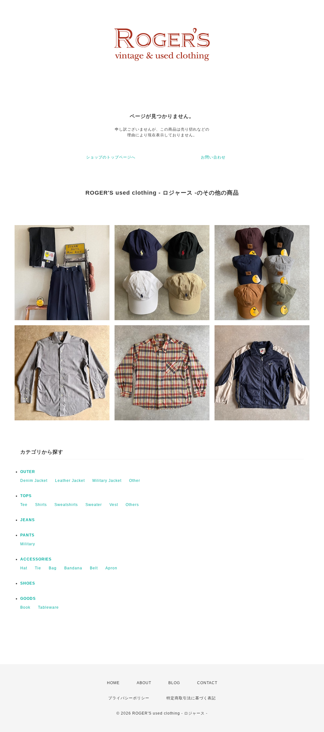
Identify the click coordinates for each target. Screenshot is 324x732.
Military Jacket (107, 480)
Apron (111, 568)
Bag (53, 568)
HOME (113, 683)
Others (132, 504)
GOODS (28, 598)
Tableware (48, 607)
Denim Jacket (33, 480)
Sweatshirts (66, 504)
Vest (113, 504)
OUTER (27, 472)
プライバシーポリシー (128, 698)
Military (27, 544)
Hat (23, 568)
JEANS (27, 520)
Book (25, 607)
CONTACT (207, 683)
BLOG (174, 683)
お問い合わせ (213, 157)
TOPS (26, 496)
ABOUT (144, 683)
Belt (94, 568)
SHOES (27, 583)
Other (134, 480)
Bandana (73, 568)
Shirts (41, 504)
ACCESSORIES (36, 559)
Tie (38, 568)
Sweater (93, 504)
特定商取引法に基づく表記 (191, 698)
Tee (24, 504)
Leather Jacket (70, 480)
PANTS (27, 535)
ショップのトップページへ (110, 157)
